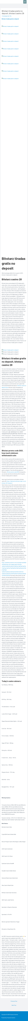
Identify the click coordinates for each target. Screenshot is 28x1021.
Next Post (14, 1005)
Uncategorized (5, 16)
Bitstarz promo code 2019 (13, 472)
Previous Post (14, 1001)
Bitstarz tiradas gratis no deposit (10, 19)
